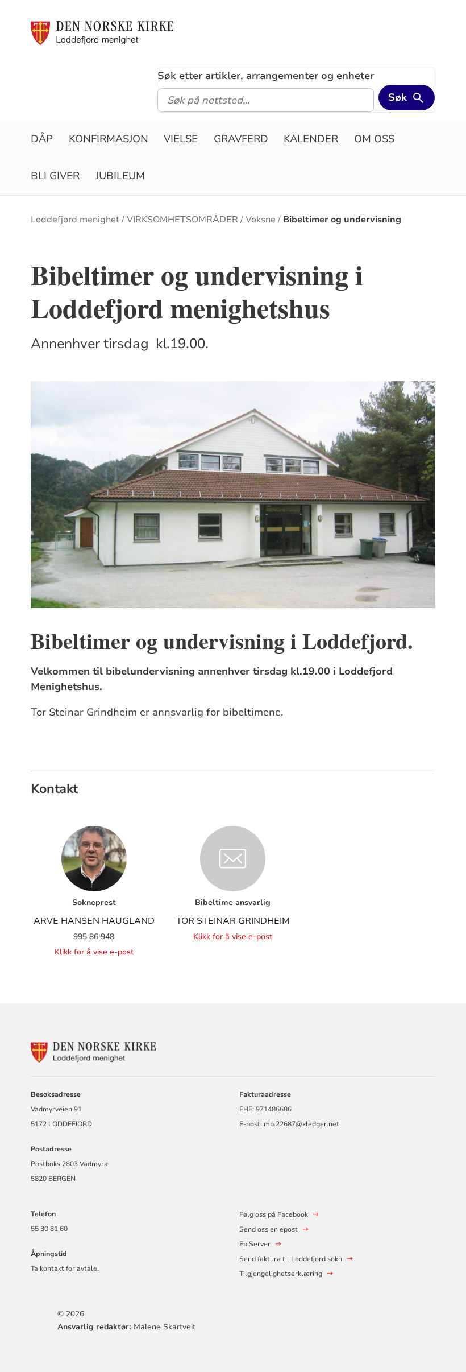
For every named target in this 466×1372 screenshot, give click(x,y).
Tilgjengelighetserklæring (280, 1273)
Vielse (181, 139)
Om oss (374, 139)
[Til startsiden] (102, 32)
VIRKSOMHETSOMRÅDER (182, 219)
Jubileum (120, 176)
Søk (397, 97)
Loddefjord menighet (75, 219)
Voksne (261, 219)
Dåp (42, 139)
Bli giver (55, 176)
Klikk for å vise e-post (94, 952)
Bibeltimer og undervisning (342, 219)
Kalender (311, 139)
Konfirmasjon (108, 139)
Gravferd (241, 139)
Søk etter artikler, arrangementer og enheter (265, 75)
